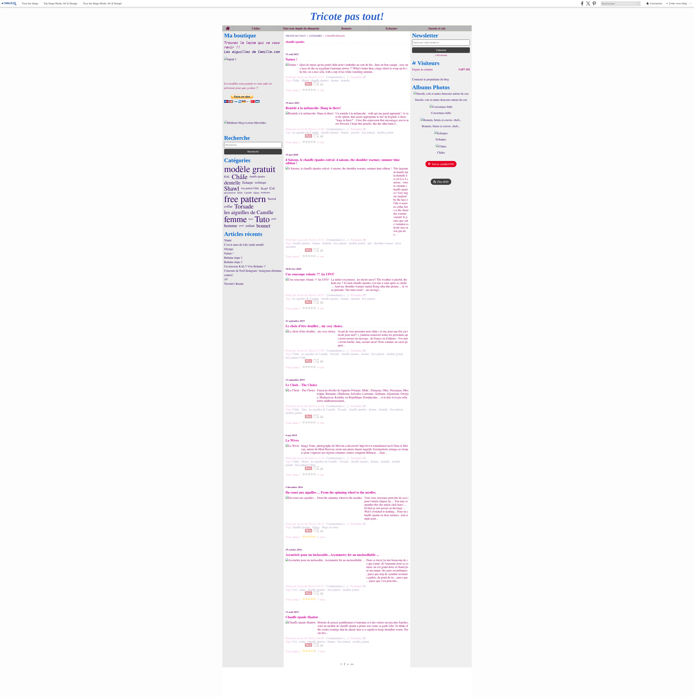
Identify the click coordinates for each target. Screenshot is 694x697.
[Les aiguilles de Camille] (253, 59)
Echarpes (391, 28)
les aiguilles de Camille (248, 212)
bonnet (263, 225)
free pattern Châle (250, 188)
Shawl (231, 188)
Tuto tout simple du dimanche (301, 28)
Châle (240, 176)
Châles (256, 28)
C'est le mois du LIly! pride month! (244, 244)
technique (260, 182)
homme (230, 225)
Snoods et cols (436, 28)
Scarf (264, 188)
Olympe (228, 249)
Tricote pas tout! (296, 35)
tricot (251, 219)
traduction (265, 193)
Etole (240, 193)
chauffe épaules (257, 176)
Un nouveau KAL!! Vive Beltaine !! (244, 266)
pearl (241, 225)
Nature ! (229, 253)
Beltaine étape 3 (233, 257)
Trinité (228, 240)
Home (227, 27)
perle (273, 219)
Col (272, 188)
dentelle (232, 182)
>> (352, 664)
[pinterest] (594, 3)
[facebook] (582, 3)
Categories (315, 35)
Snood (272, 198)
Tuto (262, 219)
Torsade (244, 206)
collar (228, 206)
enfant (250, 225)
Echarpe (247, 182)
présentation (229, 193)
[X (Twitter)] (588, 3)
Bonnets (346, 28)
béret (256, 192)
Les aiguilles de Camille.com (252, 52)
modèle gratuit (249, 168)
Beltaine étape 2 (233, 262)
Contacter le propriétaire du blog (430, 79)
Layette (248, 193)
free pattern (245, 198)
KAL (227, 176)
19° (226, 279)
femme (235, 219)
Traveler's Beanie (234, 283)
